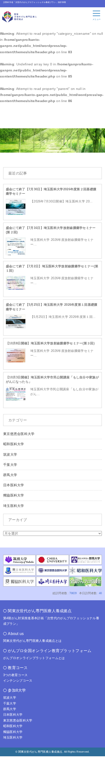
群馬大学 (10, 475)
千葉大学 (10, 465)
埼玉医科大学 (13, 506)
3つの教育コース (15, 675)
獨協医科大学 (13, 495)
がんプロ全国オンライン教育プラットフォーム (49, 651)
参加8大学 (17, 690)
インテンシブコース (17, 680)
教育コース (18, 668)
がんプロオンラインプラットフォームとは (34, 658)
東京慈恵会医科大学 (19, 434)
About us (16, 634)
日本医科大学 (13, 485)
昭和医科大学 (13, 444)
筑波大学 (10, 454)
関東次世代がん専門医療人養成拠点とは (32, 641)
